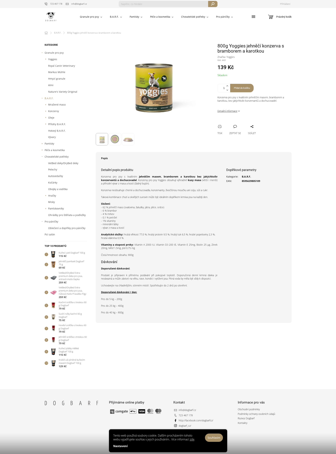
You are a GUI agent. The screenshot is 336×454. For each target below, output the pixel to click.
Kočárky (52, 182)
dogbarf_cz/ (185, 425)
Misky (51, 202)
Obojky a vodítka (58, 189)
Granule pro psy (54, 52)
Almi (50, 85)
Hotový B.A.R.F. (57, 130)
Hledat (212, 4)
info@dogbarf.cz (187, 410)
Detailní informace (227, 111)
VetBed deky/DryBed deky (63, 163)
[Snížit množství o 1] (227, 90)
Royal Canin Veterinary (61, 65)
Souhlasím (214, 437)
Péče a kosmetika (55, 150)
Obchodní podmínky (249, 409)
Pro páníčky (51, 221)
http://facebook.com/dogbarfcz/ (196, 420)
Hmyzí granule (56, 78)
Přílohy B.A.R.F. (57, 124)
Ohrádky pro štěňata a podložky (67, 215)
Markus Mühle (56, 72)
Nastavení (120, 446)
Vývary (52, 137)
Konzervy (53, 111)
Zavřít (238, 122)
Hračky (52, 195)
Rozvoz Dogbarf (246, 418)
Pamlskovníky (56, 208)
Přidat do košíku (242, 88)
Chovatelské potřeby (57, 156)
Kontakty (242, 423)
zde (192, 439)
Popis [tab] (104, 158)
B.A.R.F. (49, 98)
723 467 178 (186, 415)
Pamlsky (49, 143)
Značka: (226, 57)
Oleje (51, 117)
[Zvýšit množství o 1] (227, 86)
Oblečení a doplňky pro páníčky (66, 228)
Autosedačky (55, 176)
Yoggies (52, 59)
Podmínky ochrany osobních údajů (256, 414)
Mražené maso (57, 104)
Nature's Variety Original (62, 91)
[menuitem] (91, 17)
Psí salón (50, 234)
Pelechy (52, 169)
